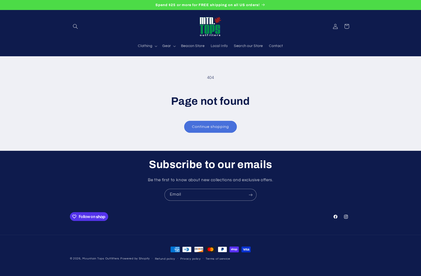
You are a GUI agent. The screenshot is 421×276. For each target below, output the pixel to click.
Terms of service (218, 258)
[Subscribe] (250, 195)
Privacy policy (190, 258)
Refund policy (165, 258)
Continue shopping (210, 127)
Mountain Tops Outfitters (100, 258)
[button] (75, 26)
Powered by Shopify (135, 258)
